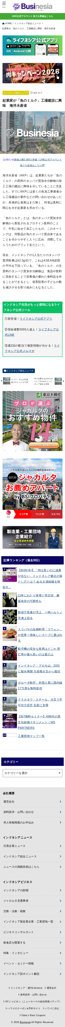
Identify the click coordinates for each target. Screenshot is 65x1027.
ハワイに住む (52, 1008)
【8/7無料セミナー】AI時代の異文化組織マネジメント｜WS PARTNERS (39, 722)
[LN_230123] (32, 489)
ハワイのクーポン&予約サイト (24, 1008)
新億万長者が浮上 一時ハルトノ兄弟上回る (40, 615)
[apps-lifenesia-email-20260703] (32, 52)
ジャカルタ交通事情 (15, 900)
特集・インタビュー (15, 953)
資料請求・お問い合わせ (18, 812)
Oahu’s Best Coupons (33, 1015)
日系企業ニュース (14, 845)
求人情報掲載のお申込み (18, 822)
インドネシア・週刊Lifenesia (26, 988)
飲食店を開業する (14, 942)
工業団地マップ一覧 (31, 736)
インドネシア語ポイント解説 (21, 973)
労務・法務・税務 (14, 911)
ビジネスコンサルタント (18, 932)
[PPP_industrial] (32, 537)
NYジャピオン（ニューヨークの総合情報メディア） (33, 1001)
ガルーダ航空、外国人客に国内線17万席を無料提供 (40, 685)
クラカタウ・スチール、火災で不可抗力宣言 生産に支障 (40, 702)
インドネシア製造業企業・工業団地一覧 (28, 921)
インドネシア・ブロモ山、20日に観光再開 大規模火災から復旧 (39, 668)
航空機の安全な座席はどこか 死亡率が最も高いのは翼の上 (39, 651)
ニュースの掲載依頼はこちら (21, 866)
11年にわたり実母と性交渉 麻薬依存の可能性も (38, 598)
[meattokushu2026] (32, 80)
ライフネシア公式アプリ (36, 318)
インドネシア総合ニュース (16, 93)
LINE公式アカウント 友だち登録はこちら (32, 16)
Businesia (25, 1022)
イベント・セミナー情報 (18, 963)
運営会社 (8, 801)
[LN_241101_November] (32, 421)
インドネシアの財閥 (15, 890)
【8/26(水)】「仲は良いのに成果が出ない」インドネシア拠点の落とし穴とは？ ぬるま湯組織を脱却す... (32, 578)
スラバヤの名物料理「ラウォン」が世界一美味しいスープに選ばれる (40, 635)
